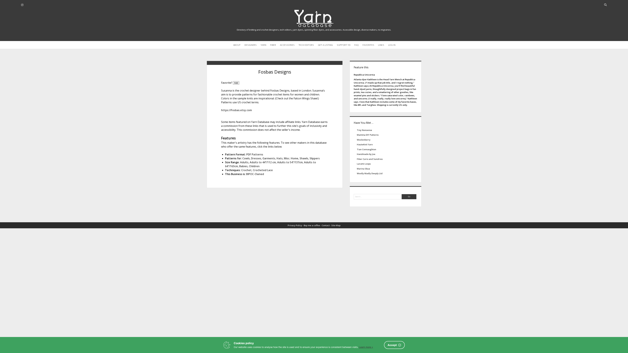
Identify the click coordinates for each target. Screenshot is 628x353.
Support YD (344, 44)
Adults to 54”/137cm (290, 162)
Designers (250, 44)
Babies (243, 166)
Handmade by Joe (366, 154)
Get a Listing (325, 44)
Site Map (335, 225)
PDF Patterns (254, 154)
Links (381, 44)
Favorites (368, 44)
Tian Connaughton (366, 149)
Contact (326, 225)
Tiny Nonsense (364, 130)
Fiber (273, 44)
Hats (280, 158)
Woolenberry (363, 139)
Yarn (263, 44)
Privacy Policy (295, 225)
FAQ (356, 44)
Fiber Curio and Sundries (370, 159)
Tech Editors (306, 44)
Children (254, 166)
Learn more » (366, 347)
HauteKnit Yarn (365, 144)
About (237, 44)
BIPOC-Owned (255, 174)
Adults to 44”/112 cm (263, 162)
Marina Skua (363, 168)
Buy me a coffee (312, 225)
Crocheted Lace (263, 170)
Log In (392, 44)
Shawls (304, 158)
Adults (244, 162)
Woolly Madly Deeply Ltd (370, 173)
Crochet (246, 170)
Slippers (315, 158)
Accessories (287, 44)
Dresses (256, 158)
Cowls (246, 158)
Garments (268, 158)
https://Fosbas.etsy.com (236, 110)
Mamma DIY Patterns (368, 134)
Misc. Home (291, 158)
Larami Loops (364, 163)
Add (236, 83)
